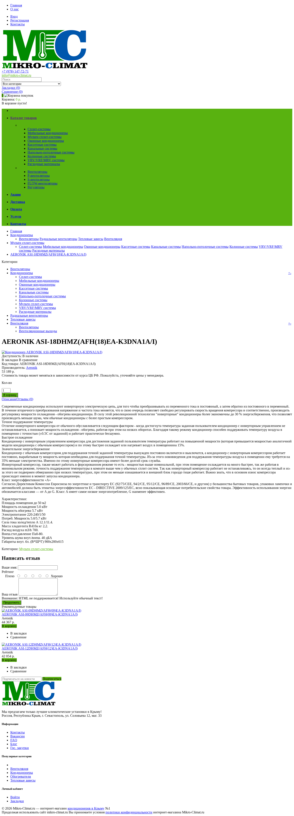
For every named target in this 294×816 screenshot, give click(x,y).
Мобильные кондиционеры (48, 133)
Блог (13, 744)
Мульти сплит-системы (45, 137)
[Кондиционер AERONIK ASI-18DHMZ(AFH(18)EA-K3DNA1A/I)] (52, 352)
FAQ (13, 740)
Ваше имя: (9, 567)
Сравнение (12, 91)
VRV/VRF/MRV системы (46, 160)
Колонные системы (42, 156)
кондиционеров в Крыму (86, 808)
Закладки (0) (11, 88)
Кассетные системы (42, 144)
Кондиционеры (30, 125)
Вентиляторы (37, 172)
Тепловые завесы (90, 239)
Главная (16, 5)
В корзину (9, 626)
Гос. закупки (19, 748)
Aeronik (31, 367)
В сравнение (28, 360)
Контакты (17, 24)
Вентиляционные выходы (38, 331)
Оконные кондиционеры (46, 141)
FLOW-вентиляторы (42, 183)
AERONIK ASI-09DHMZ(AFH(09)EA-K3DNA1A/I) (40, 614)
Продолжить (11, 602)
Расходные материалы (44, 164)
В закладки (10, 360)
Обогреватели (20, 776)
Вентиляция (28, 168)
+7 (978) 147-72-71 (15, 71)
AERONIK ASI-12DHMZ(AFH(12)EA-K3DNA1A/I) (40, 648)
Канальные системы (42, 148)
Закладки (17, 801)
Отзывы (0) (25, 399)
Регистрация (19, 20)
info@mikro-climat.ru (16, 75)
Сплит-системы (39, 129)
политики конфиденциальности (128, 812)
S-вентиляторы (39, 179)
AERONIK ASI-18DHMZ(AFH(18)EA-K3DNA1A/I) (48, 254)
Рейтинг (8, 572)
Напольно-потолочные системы (51, 152)
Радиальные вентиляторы (58, 239)
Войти (15, 797)
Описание (9, 399)
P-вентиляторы (39, 175)
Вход (14, 16)
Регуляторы (36, 187)
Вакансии (17, 736)
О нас (14, 9)
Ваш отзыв (10, 594)
